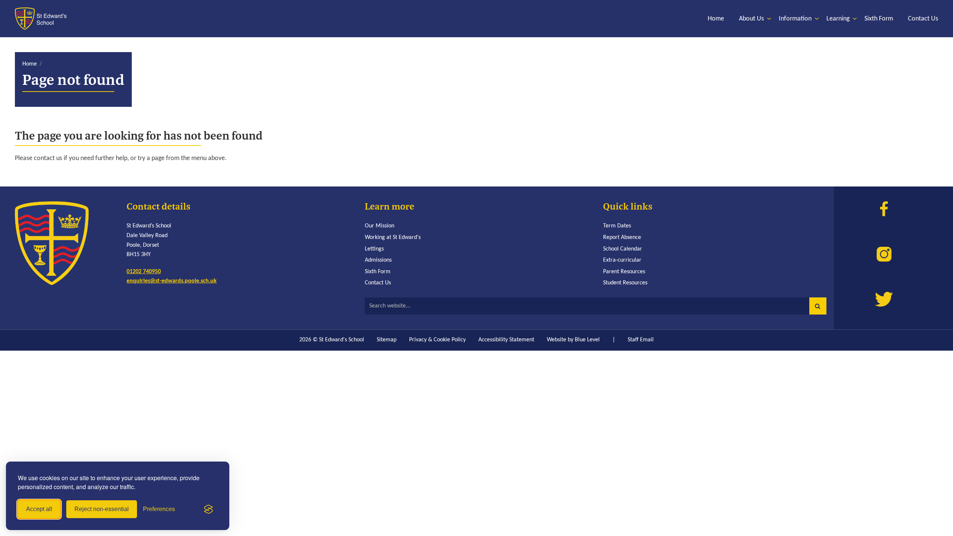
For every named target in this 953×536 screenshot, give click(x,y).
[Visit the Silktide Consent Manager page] (208, 509)
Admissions (378, 260)
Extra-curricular (622, 260)
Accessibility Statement (506, 340)
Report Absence (622, 237)
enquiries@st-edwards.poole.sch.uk (172, 281)
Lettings (374, 249)
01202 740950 (144, 272)
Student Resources (625, 283)
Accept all (39, 509)
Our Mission (379, 226)
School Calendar (622, 249)
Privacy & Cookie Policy (437, 340)
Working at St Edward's (393, 237)
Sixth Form (378, 272)
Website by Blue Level (573, 340)
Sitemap (386, 340)
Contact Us (378, 283)
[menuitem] (716, 18)
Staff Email (641, 340)
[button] (817, 306)
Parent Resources (624, 272)
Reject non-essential (101, 509)
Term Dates (617, 226)
